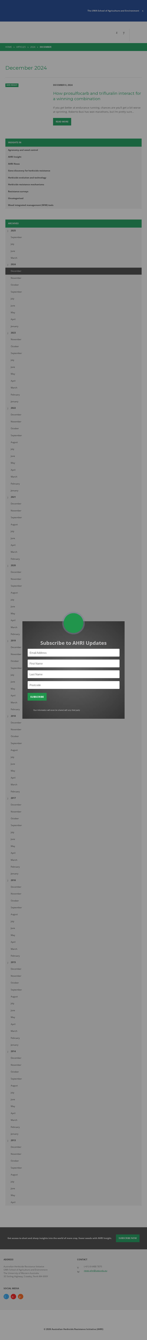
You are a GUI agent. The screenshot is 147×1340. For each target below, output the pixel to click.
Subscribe (37, 696)
